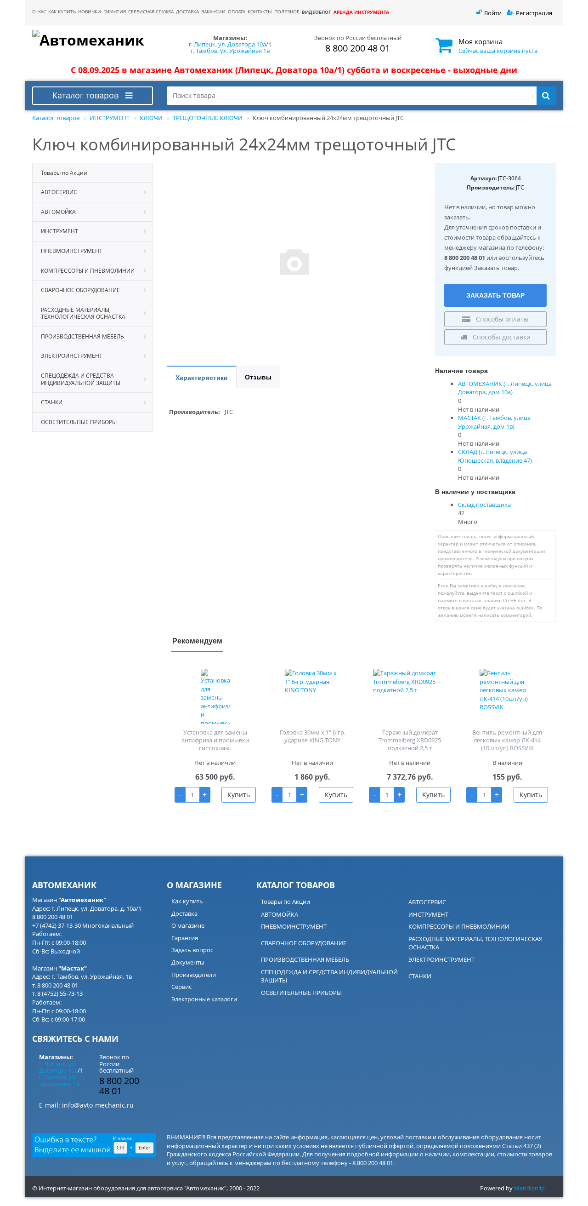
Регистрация (534, 13)
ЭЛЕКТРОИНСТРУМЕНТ (441, 959)
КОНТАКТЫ (260, 12)
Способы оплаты (501, 319)
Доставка (184, 913)
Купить (238, 794)
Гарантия (184, 938)
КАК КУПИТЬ (62, 12)
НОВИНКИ (89, 12)
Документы (187, 962)
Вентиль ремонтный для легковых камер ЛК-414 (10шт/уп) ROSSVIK (507, 740)
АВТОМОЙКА (279, 914)
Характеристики (201, 377)
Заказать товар (495, 294)
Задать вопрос (192, 950)
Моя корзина (480, 41)
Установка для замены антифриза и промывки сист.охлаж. (215, 740)
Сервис (181, 986)
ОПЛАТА (236, 12)
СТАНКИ (419, 976)
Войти (493, 13)
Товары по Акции (285, 901)
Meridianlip (529, 1188)
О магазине (187, 925)
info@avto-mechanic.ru (98, 1105)
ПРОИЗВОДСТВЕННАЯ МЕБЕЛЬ (305, 959)
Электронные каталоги (204, 999)
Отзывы (258, 376)
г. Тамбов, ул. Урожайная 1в (230, 50)
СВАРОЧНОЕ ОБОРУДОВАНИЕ (303, 943)
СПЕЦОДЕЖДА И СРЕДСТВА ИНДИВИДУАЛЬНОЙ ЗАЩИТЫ (329, 976)
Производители (193, 975)
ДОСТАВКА (187, 12)
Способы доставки (501, 337)
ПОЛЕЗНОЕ (287, 12)
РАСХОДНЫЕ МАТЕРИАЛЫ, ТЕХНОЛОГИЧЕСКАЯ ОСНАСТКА (475, 943)
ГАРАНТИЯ (114, 12)
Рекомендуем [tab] (197, 640)
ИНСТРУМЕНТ (428, 914)
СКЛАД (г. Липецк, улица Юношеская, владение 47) (495, 456)
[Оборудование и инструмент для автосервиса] (92, 40)
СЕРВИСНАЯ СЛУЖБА (151, 12)
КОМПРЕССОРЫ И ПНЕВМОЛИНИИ (458, 926)
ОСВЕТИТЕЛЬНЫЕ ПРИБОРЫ (301, 992)
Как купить (187, 901)
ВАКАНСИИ (213, 12)
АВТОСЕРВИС (427, 902)
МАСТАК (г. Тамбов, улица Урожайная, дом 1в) (494, 422)
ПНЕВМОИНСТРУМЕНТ (294, 926)
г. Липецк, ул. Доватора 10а (227, 44)
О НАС (39, 12)
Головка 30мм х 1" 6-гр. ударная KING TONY (312, 736)
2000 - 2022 (244, 1188)
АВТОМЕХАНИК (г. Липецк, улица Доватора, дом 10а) (505, 387)
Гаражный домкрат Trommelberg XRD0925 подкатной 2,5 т (410, 740)
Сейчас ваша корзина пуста (497, 50)
